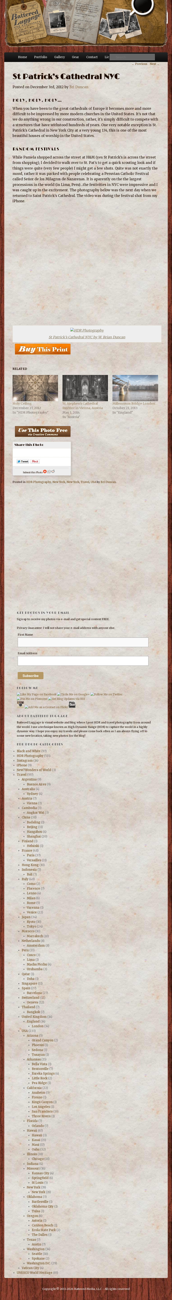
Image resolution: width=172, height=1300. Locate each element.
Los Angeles (41, 1107)
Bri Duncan (78, 87)
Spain (26, 988)
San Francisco (42, 1111)
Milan (31, 898)
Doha (30, 979)
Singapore (29, 983)
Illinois (32, 1154)
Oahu (35, 1149)
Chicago (38, 1159)
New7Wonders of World (34, 770)
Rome (31, 903)
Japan (26, 917)
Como (31, 884)
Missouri (33, 1168)
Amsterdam (36, 945)
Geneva (32, 1002)
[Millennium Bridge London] (135, 388)
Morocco (28, 931)
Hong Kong (30, 865)
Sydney (32, 794)
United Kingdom (34, 1017)
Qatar (26, 974)
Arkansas (34, 1059)
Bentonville (40, 1069)
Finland (27, 841)
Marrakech (35, 936)
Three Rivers (41, 1116)
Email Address (27, 653)
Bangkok (33, 1012)
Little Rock (39, 1078)
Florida (32, 1121)
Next (154, 64)
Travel (85, 482)
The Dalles (39, 1235)
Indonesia (29, 870)
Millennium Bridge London (133, 403)
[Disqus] (86, 551)
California (34, 1088)
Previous (139, 64)
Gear (75, 57)
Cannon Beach (42, 1225)
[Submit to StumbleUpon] (45, 472)
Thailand (28, 1007)
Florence (33, 888)
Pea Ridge (39, 1083)
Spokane (38, 1258)
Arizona (32, 1036)
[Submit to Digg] (49, 472)
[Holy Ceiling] (35, 388)
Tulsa (36, 1211)
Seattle (37, 1254)
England (33, 1021)
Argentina (29, 779)
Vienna (32, 803)
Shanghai (34, 836)
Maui (35, 1145)
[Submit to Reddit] (53, 472)
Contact (92, 57)
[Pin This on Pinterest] (35, 462)
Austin (36, 1244)
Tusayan (38, 1055)
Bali (29, 874)
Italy (25, 879)
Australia (28, 789)
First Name (25, 634)
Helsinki (33, 846)
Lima (31, 960)
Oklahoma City (43, 1206)
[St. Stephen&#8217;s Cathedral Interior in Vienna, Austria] (85, 388)
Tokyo (31, 926)
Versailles (34, 860)
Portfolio (40, 57)
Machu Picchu (37, 964)
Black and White (29, 751)
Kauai (36, 1140)
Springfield (40, 1178)
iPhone (22, 765)
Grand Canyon (42, 1040)
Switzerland (30, 998)
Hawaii (32, 1131)
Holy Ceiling (22, 403)
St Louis (37, 1183)
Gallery (59, 57)
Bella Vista (39, 1064)
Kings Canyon (42, 1102)
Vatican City (30, 1268)
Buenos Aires (36, 784)
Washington (36, 1249)
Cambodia (29, 808)
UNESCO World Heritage (34, 1273)
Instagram (25, 760)
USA (93, 482)
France (27, 851)
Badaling (33, 822)
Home (22, 57)
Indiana (33, 1164)
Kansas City (40, 1173)
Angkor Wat (35, 813)
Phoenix (38, 1045)
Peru (25, 950)
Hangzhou (34, 832)
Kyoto (31, 922)
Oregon (32, 1216)
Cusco (31, 955)
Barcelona (34, 993)
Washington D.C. (39, 1263)
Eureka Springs (43, 1073)
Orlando (38, 1126)
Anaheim (38, 1093)
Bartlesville (40, 1202)
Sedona (37, 1050)
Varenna (33, 908)
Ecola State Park (44, 1230)
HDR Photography (38, 482)
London (37, 1026)
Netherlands (31, 941)
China (26, 817)
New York (58, 482)
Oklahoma (34, 1197)
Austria (27, 798)
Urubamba (35, 969)
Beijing (32, 827)
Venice (32, 912)
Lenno (32, 893)
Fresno (37, 1097)
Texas (31, 1240)
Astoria (37, 1221)
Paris (30, 855)
